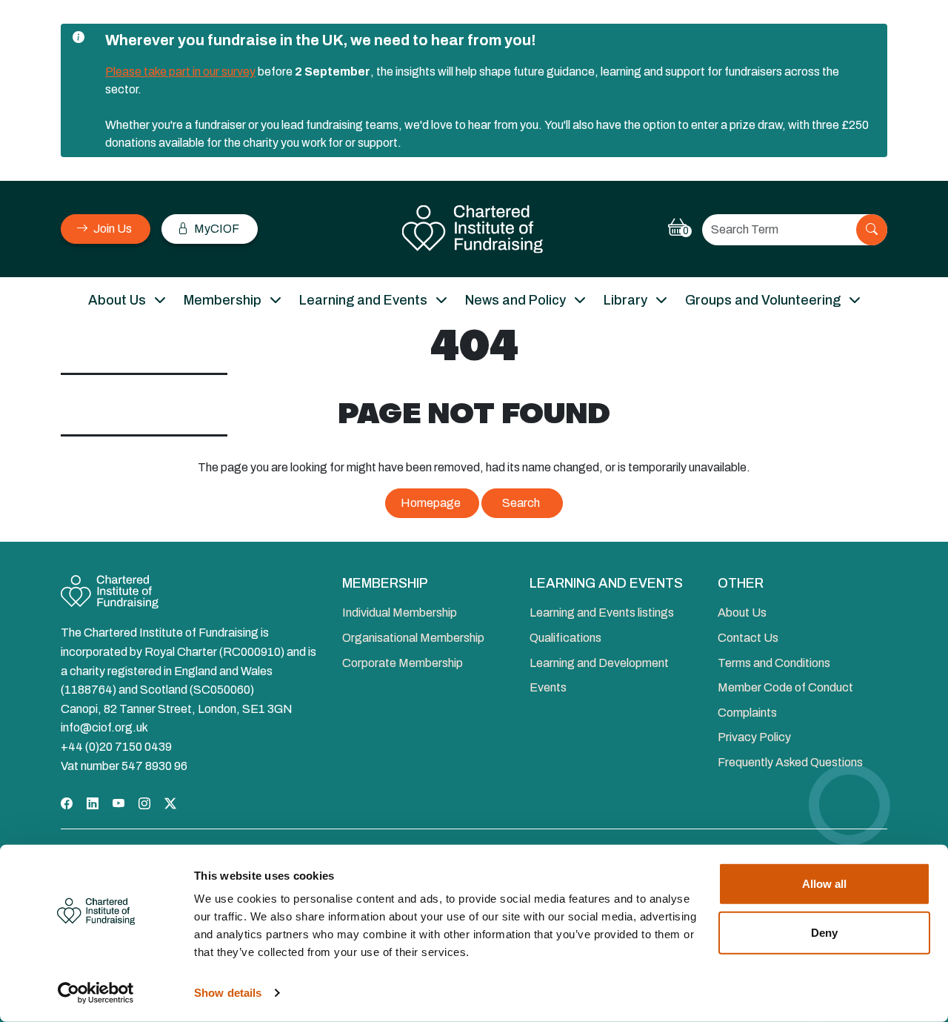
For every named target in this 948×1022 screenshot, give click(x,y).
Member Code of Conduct (785, 687)
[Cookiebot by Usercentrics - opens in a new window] (96, 993)
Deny (824, 932)
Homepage (431, 503)
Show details (227, 992)
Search (521, 503)
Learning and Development (599, 663)
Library (625, 300)
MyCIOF (215, 228)
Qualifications (565, 637)
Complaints (747, 712)
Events (548, 687)
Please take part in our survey (180, 71)
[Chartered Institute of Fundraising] (474, 229)
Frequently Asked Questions (790, 762)
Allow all (824, 883)
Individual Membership (399, 612)
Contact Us (748, 637)
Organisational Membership (413, 637)
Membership (222, 300)
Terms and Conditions (774, 663)
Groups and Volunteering (763, 300)
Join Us (111, 228)
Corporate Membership (402, 663)
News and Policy (515, 300)
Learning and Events (363, 300)
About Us (117, 300)
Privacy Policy (754, 737)
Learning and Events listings (602, 612)
